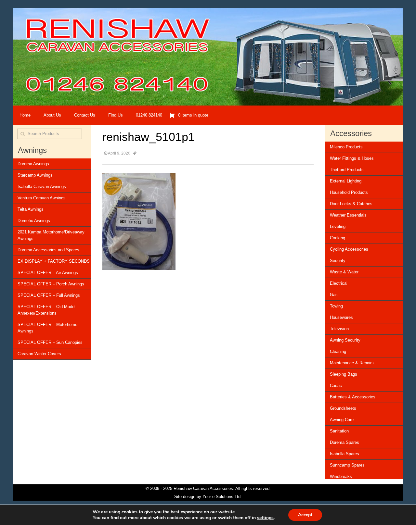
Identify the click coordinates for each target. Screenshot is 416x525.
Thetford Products (347, 169)
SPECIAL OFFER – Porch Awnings (51, 283)
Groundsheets (343, 408)
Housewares (341, 317)
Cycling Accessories (349, 249)
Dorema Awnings (33, 163)
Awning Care (342, 419)
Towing (336, 306)
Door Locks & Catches (351, 203)
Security (337, 260)
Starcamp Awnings (35, 175)
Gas (334, 294)
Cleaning (338, 351)
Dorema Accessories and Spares (48, 249)
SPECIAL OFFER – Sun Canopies (50, 342)
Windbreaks (341, 476)
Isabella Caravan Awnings (42, 186)
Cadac (336, 385)
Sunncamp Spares (347, 465)
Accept (305, 515)
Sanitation (339, 431)
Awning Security (345, 340)
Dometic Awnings (34, 220)
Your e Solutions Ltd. (222, 496)
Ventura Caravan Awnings (42, 197)
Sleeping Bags (343, 374)
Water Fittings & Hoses (352, 158)
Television (339, 328)
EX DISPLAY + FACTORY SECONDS (54, 261)
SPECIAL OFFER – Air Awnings (48, 272)
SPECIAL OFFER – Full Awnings (49, 295)
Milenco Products (346, 146)
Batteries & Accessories (352, 396)
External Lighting (345, 181)
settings (265, 518)
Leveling (337, 226)
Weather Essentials (348, 215)
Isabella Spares (344, 453)
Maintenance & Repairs (352, 362)
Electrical (338, 283)
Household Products (349, 192)
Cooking (337, 237)
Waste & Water (344, 271)
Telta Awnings (31, 209)
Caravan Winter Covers (39, 353)
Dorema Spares (344, 442)
